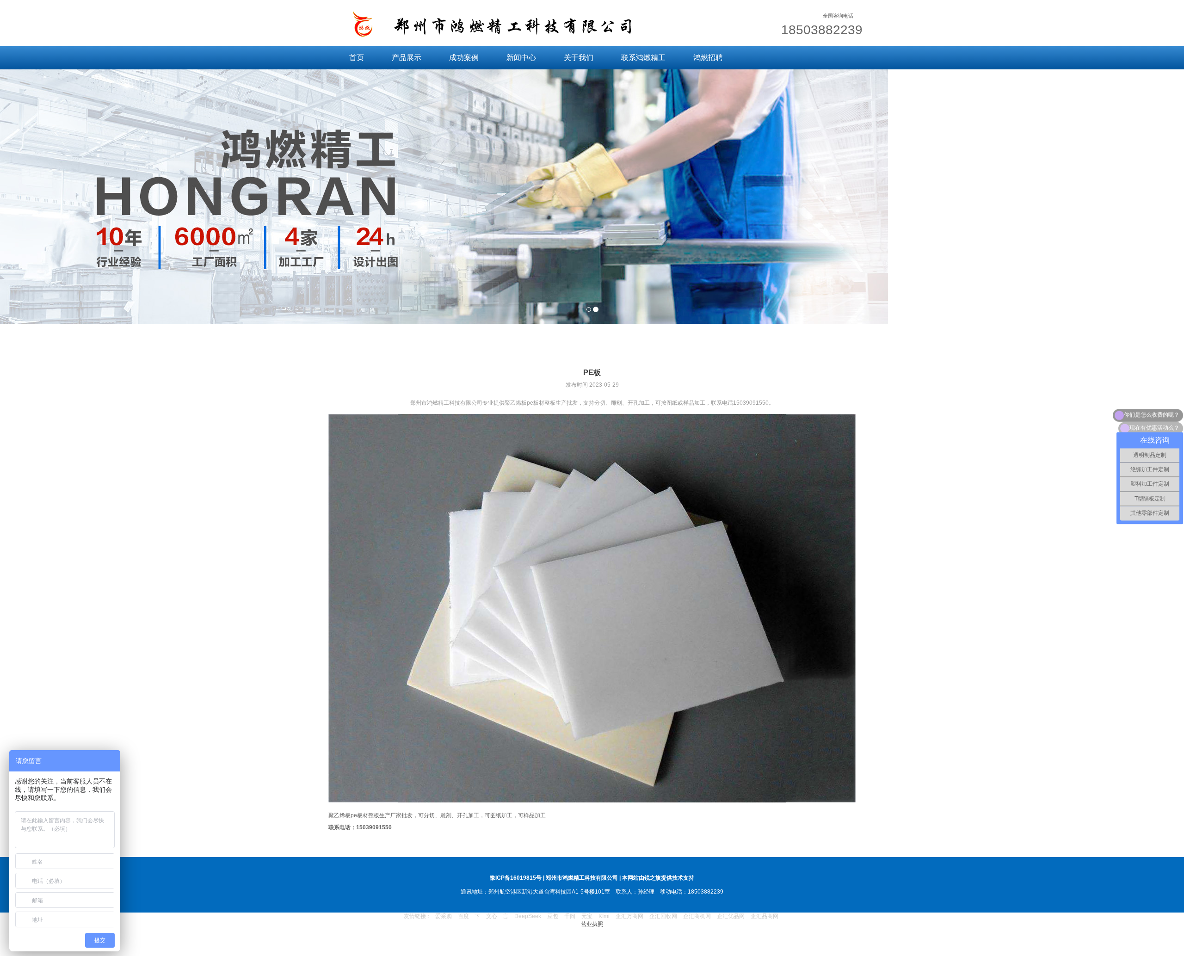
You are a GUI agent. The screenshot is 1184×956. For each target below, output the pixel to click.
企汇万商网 (629, 916)
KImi (604, 916)
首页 (356, 58)
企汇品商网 (764, 916)
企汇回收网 (663, 916)
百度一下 (469, 916)
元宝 (586, 916)
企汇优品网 (731, 916)
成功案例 (464, 58)
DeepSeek (528, 916)
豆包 (552, 916)
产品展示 (406, 58)
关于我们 (578, 58)
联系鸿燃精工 (643, 58)
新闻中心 (521, 58)
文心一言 (497, 916)
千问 (569, 916)
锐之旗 (652, 878)
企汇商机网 (697, 916)
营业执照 (592, 924)
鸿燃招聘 (708, 58)
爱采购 (443, 916)
